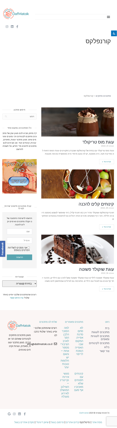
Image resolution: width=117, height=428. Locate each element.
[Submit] (5, 116)
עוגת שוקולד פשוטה (96, 269)
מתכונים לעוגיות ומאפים (100, 337)
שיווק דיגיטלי (42, 422)
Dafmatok (84, 413)
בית (107, 328)
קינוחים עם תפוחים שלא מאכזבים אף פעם (78, 382)
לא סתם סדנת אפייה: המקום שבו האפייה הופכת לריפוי (79, 341)
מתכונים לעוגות (100, 332)
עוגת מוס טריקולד (98, 142)
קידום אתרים (72, 422)
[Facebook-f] (17, 26)
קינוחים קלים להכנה (96, 204)
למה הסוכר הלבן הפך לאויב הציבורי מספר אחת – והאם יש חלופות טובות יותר (64, 347)
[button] (108, 16)
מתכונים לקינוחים (99, 343)
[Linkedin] (12, 26)
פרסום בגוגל (57, 422)
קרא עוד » (106, 161)
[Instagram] (7, 26)
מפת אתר (97, 422)
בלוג (106, 347)
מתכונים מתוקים (103, 95)
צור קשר (104, 351)
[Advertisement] (58, 70)
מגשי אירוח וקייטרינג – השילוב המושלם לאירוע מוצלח (64, 385)
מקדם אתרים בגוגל (24, 422)
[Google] (9, 414)
